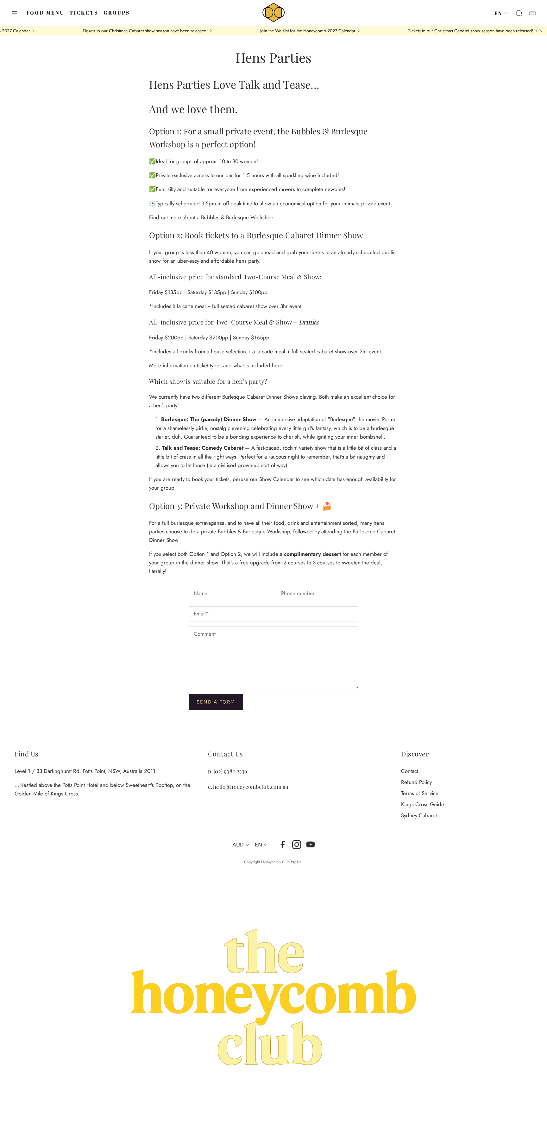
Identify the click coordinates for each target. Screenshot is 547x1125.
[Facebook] (282, 844)
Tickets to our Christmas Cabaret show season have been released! (117, 31)
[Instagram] (296, 844)
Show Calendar (276, 479)
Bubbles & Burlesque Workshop (237, 217)
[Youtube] (310, 844)
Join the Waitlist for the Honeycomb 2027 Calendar (280, 31)
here (277, 365)
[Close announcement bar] (540, 30)
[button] (14, 13)
